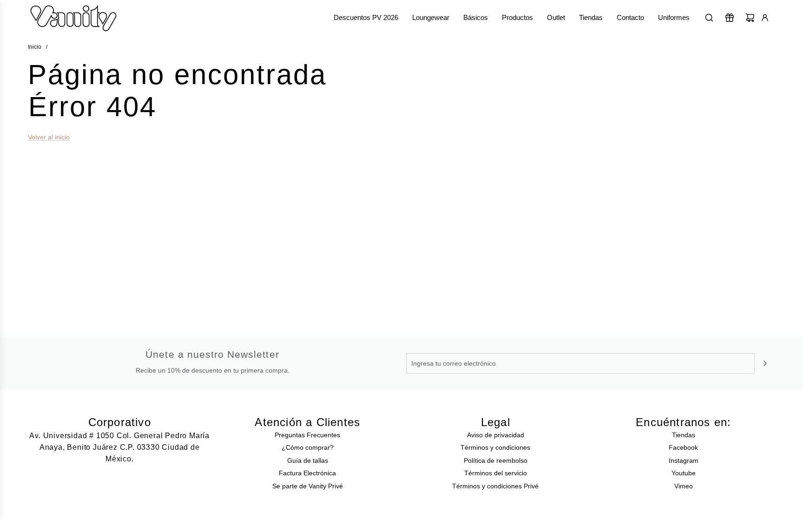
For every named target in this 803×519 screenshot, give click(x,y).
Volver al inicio (49, 137)
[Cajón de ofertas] (729, 17)
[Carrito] (750, 17)
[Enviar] (765, 363)
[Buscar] (709, 17)
